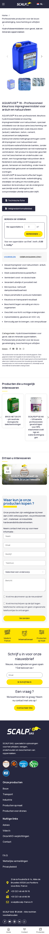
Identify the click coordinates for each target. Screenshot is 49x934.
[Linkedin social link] (20, 349)
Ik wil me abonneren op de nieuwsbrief (24, 596)
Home (5, 15)
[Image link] (6, 763)
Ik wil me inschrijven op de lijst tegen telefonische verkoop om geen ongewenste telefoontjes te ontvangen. (24, 607)
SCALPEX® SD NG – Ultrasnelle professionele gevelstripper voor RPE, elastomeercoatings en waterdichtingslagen (36, 427)
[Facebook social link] (10, 349)
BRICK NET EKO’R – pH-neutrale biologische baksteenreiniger (13, 420)
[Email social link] (13, 349)
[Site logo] (24, 3)
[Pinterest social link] (17, 349)
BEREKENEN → (33, 234)
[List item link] (24, 789)
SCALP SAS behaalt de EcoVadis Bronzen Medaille (24, 477)
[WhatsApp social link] (23, 349)
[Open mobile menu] (3, 4)
